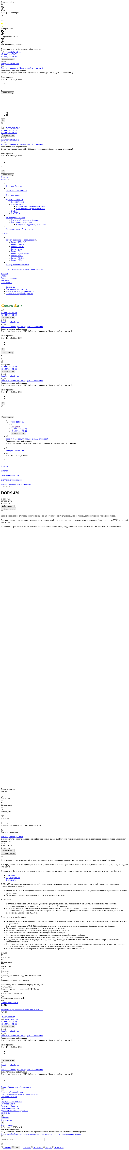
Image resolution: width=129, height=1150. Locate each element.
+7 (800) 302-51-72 (13, 52)
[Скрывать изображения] (2, 34)
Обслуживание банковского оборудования (19, 1094)
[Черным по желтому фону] (2, 24)
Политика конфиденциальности (20, 291)
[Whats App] (7, 115)
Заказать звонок (8, 59)
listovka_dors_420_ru (9, 1003)
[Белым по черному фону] (2, 18)
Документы (11, 880)
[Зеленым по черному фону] (2, 26)
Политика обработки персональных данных (20, 1134)
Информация (6, 1120)
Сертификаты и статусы (16, 289)
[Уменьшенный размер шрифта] (2, 4)
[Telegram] (7, 113)
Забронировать (7, 506)
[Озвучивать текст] (2, 39)
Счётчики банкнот (9, 1097)
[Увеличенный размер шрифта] (3, 10)
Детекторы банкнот (9, 1106)
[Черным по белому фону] (2, 15)
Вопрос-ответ (7, 1125)
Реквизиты (10, 287)
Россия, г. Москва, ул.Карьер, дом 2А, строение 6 (22, 68)
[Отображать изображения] (2, 31)
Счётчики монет (8, 1104)
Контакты (5, 1118)
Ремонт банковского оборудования (16, 1087)
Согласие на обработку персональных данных (61, 1134)
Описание (10, 875)
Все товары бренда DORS (12, 837)
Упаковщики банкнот (10, 1108)
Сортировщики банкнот (11, 1101)
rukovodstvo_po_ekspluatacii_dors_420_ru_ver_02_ (22, 1010)
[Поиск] (3, 120)
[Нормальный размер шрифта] (2, 7)
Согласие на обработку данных (19, 294)
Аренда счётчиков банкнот (12, 1092)
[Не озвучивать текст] (2, 42)
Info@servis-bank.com (10, 64)
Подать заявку (7, 93)
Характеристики (13, 878)
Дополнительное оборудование (14, 1110)
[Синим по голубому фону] (2, 21)
